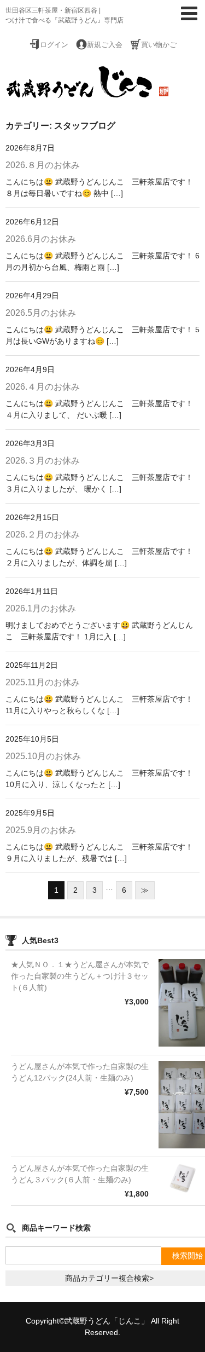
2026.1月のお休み (40, 608)
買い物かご (159, 45)
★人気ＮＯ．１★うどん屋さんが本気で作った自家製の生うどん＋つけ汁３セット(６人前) (80, 976)
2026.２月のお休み (42, 534)
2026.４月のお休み (42, 386)
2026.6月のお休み (40, 239)
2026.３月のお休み (42, 460)
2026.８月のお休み (42, 165)
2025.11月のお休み (42, 682)
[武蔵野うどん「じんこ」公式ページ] (87, 92)
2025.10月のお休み (43, 756)
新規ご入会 (104, 45)
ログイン (54, 45)
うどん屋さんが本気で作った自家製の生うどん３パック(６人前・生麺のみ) (80, 1174)
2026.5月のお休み (40, 312)
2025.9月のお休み (40, 830)
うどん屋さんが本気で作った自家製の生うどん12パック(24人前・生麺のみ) (80, 1072)
